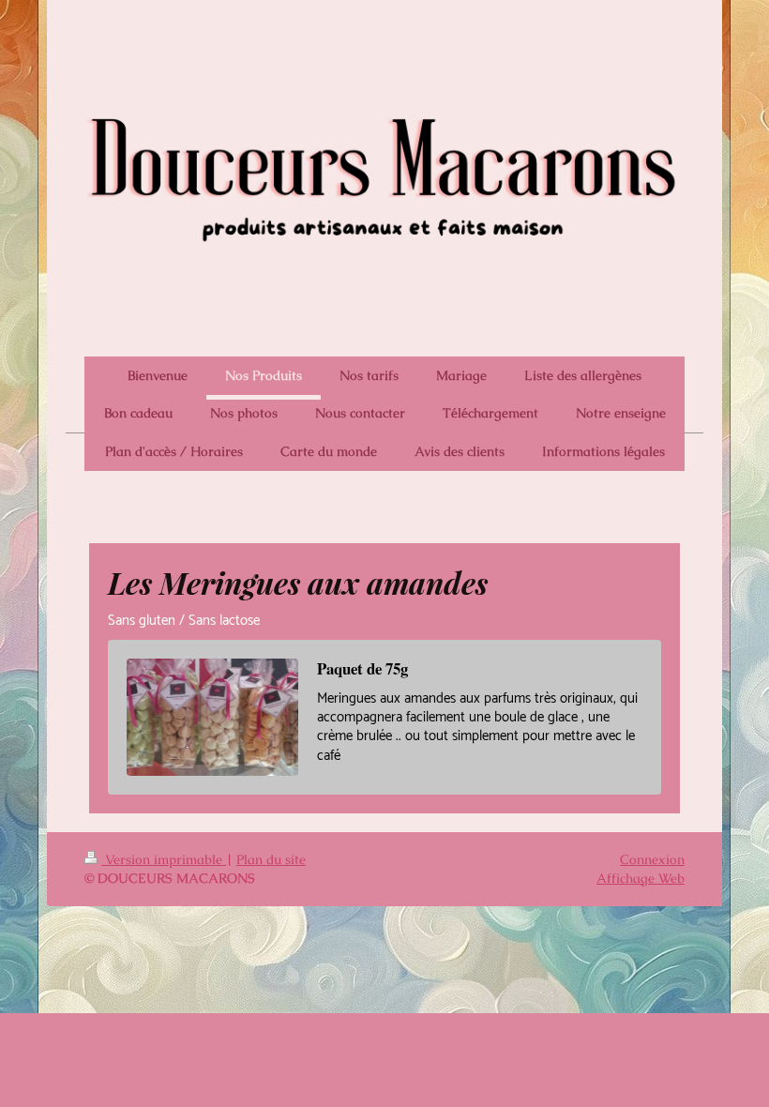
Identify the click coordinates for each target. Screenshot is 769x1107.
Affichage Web (640, 878)
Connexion (652, 859)
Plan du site (271, 859)
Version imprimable (163, 859)
